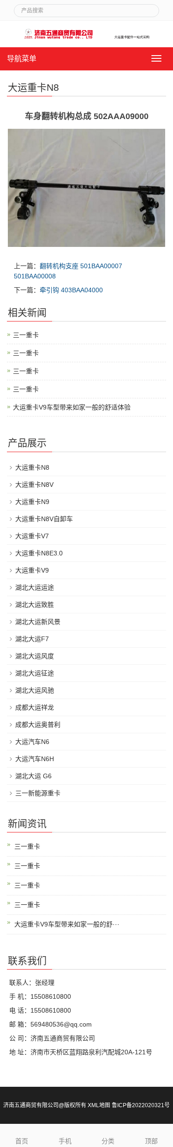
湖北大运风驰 (34, 690)
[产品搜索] (148, 8)
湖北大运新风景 (37, 621)
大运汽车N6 (32, 741)
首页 (21, 1141)
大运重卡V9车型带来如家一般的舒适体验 (72, 407)
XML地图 (99, 1105)
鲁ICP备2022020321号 (141, 1105)
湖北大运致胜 (34, 604)
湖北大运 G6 (33, 776)
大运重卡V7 (32, 536)
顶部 (151, 1141)
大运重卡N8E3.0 (39, 553)
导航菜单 (21, 59)
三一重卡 (26, 335)
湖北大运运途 (34, 587)
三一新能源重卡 (37, 793)
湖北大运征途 (34, 673)
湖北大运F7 (32, 639)
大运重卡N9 (32, 501)
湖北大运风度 (34, 656)
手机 (65, 1141)
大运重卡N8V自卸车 (44, 519)
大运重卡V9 (32, 570)
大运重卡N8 (32, 467)
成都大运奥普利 (37, 724)
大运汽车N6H (34, 759)
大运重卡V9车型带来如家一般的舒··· (66, 924)
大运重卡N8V (34, 484)
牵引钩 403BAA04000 (71, 290)
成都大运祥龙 (34, 707)
